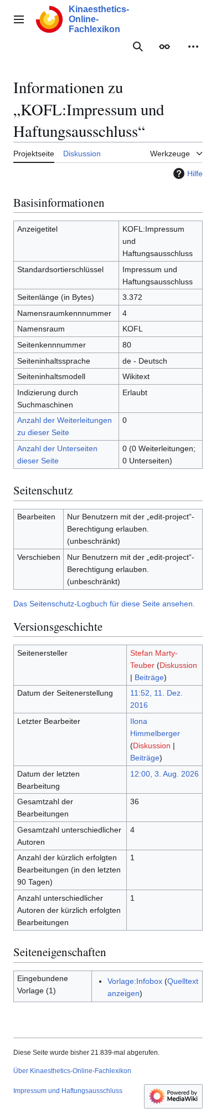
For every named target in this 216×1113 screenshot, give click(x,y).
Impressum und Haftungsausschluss (67, 1091)
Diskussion (178, 665)
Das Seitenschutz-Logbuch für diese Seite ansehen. (104, 603)
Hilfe (195, 173)
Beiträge (149, 677)
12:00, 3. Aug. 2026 (164, 773)
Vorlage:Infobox (134, 981)
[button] (19, 19)
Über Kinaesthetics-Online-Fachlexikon (72, 1071)
